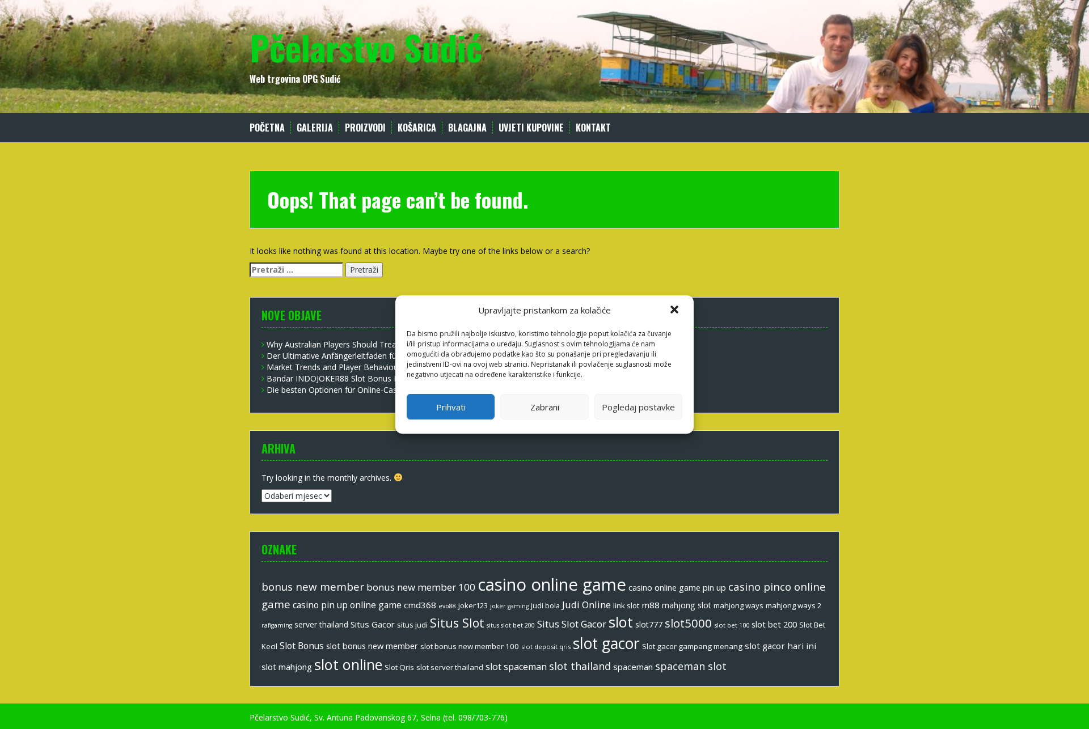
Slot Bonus (302, 645)
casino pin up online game (347, 605)
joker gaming (509, 606)
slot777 (648, 624)
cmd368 (420, 605)
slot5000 (688, 623)
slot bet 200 (774, 624)
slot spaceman (516, 666)
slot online (348, 664)
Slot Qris (399, 667)
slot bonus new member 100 (469, 646)
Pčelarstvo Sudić (366, 47)
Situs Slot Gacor (571, 623)
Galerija (315, 127)
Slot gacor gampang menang (692, 646)
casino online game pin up (677, 587)
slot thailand (580, 666)
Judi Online (586, 604)
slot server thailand (449, 667)
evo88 (447, 606)
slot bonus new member (372, 645)
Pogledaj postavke (638, 407)
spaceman (633, 666)
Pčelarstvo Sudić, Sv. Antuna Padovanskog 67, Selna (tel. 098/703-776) (379, 717)
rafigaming (276, 625)
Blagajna (467, 127)
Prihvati (451, 407)
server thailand (321, 624)
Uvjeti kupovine (531, 127)
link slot (626, 605)
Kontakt (593, 127)
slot (621, 621)
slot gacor (606, 643)
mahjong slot (686, 605)
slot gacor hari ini (780, 645)
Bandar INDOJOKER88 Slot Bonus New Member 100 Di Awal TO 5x (390, 378)
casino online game (552, 584)
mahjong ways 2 (793, 605)
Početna (267, 127)
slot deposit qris (546, 646)
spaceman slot (691, 666)
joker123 (473, 605)
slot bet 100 (731, 625)
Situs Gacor (373, 624)
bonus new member (312, 586)
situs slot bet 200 (511, 625)
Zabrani (544, 407)
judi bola (545, 606)
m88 (650, 605)
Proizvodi (365, 127)
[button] (675, 310)
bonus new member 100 (420, 587)
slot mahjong (286, 666)
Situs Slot (457, 622)
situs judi (412, 625)
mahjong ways (738, 605)
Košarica (417, 127)
